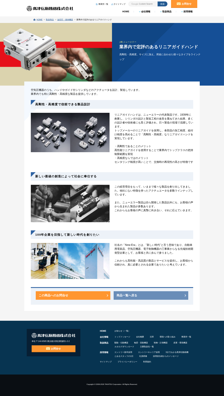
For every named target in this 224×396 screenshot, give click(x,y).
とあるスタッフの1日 (123, 356)
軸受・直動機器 (141, 343)
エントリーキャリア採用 (149, 352)
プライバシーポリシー (127, 362)
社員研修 (143, 356)
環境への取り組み (167, 337)
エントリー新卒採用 (123, 352)
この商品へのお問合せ (53, 295)
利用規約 (147, 362)
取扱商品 (167, 11)
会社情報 (145, 11)
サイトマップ (106, 362)
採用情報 (188, 11)
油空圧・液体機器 (65, 20)
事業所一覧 (186, 337)
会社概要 (140, 337)
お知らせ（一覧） (122, 331)
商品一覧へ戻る (127, 295)
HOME (125, 11)
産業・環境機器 (180, 343)
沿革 (152, 337)
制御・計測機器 (161, 343)
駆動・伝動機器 (121, 343)
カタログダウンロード (124, 346)
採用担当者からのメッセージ (166, 356)
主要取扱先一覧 (147, 346)
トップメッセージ (122, 337)
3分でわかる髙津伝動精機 (177, 352)
